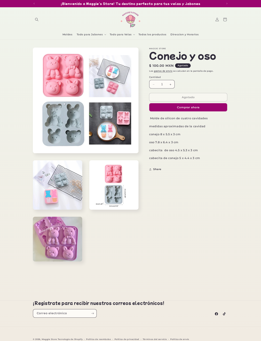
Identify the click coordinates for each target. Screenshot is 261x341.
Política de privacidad (127, 339)
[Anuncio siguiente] (227, 3)
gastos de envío (163, 71)
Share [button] (157, 169)
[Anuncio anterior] (34, 3)
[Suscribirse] (92, 313)
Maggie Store (49, 339)
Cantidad (155, 77)
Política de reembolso (98, 339)
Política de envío (179, 339)
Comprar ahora (188, 107)
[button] (37, 19)
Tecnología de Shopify (70, 339)
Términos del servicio (155, 339)
